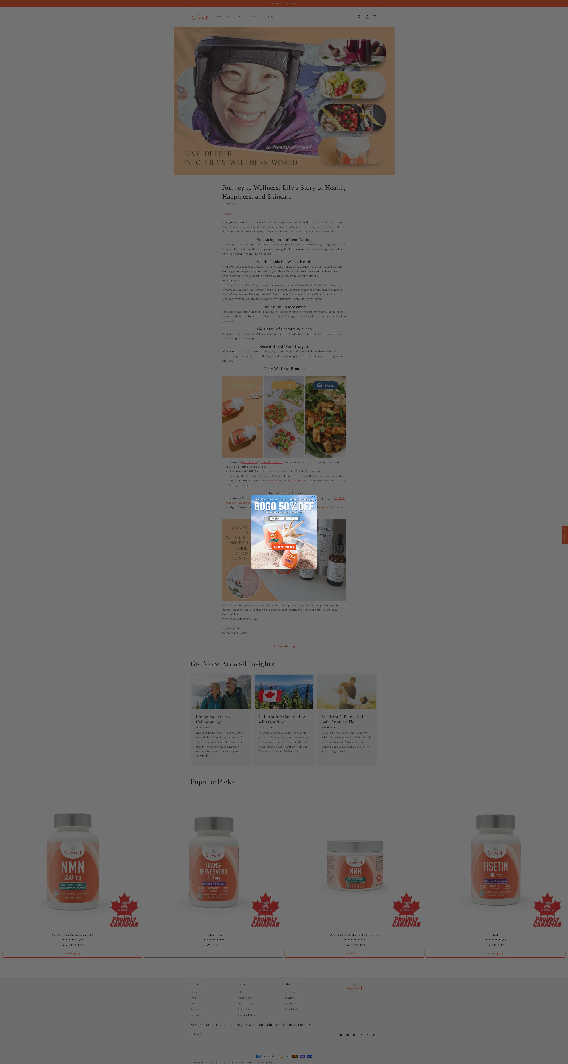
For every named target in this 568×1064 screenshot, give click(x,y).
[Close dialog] (313, 498)
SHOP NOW (284, 547)
